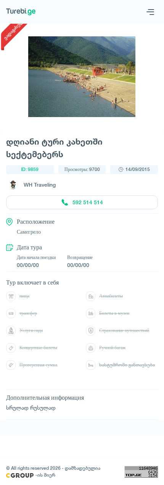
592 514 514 (87, 202)
